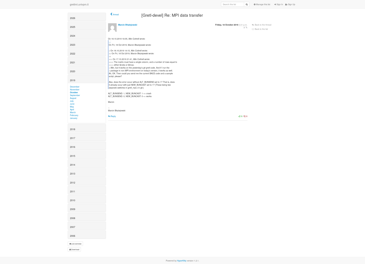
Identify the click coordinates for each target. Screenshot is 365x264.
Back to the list (261, 29)
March (73, 112)
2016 (72, 147)
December (74, 86)
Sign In (279, 4)
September (75, 95)
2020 (72, 71)
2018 (72, 129)
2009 (72, 209)
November (74, 89)
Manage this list (263, 4)
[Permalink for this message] (246, 27)
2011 (72, 191)
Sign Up (291, 4)
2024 (72, 35)
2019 (72, 80)
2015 (72, 156)
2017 (72, 138)
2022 (72, 53)
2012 (72, 182)
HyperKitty (181, 260)
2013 (72, 173)
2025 (72, 27)
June (72, 103)
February (74, 115)
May (72, 106)
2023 (72, 44)
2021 (72, 62)
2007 (72, 227)
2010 (72, 200)
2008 (72, 218)
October (74, 92)
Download (75, 249)
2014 (72, 164)
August (73, 98)
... (110, 41)
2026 (72, 18)
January (73, 118)
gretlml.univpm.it (79, 4)
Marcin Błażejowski (127, 24)
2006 (72, 235)
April (72, 109)
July (72, 100)
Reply (113, 116)
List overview (76, 243)
